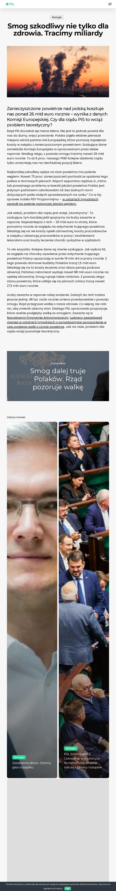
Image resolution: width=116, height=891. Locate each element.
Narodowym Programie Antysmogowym (37, 318)
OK (67, 888)
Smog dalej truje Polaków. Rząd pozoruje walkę (58, 376)
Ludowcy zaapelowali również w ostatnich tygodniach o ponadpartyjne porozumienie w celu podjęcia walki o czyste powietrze (56, 322)
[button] (110, 4)
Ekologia (56, 17)
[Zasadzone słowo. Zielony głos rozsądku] (32, 600)
